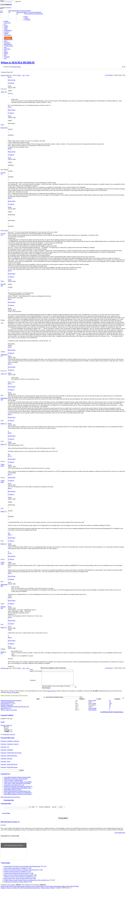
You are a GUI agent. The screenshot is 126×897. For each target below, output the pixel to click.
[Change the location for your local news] (13, 4)
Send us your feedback (13, 692)
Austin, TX (4, 92)
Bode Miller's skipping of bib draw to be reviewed (17, 794)
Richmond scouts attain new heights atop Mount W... (18, 786)
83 (109, 700)
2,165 (29, 871)
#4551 (9, 582)
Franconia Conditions (7, 715)
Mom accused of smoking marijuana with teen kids (18, 875)
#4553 (9, 626)
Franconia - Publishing (7, 750)
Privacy (39, 888)
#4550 (9, 562)
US (5, 24)
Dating (6, 53)
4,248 (29, 868)
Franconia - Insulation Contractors (10, 741)
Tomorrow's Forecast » (9, 734)
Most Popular (6, 863)
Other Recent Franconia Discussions (14, 695)
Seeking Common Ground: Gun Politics (15, 871)
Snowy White (92, 700)
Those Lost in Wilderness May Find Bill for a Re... (18, 788)
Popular (6, 21)
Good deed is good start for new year (14, 785)
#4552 (9, 606)
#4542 (9, 373)
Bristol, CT (4, 423)
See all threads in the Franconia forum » (112, 712)
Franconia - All (5, 747)
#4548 (9, 497)
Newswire (7, 42)
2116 (110, 703)
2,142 (34, 876)
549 (31, 881)
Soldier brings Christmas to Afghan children (16, 881)
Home (26, 16)
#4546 (9, 465)
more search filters (6, 813)
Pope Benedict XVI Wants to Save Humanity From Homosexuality (22, 866)
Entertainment (8, 30)
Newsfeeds (26, 888)
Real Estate (7, 49)
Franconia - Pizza (5, 761)
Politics (6, 26)
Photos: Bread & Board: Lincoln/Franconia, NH (17, 791)
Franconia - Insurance (6, 758)
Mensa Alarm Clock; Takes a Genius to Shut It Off (18, 878)
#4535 (9, 86)
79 (109, 705)
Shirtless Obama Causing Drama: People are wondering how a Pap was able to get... (27, 880)
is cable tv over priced (9, 710)
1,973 (53, 880)
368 (34, 878)
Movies (8, 56)
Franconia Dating (6, 803)
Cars (5, 50)
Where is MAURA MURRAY (18, 62)
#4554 (9, 646)
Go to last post (109, 75)
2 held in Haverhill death (7, 702)
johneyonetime (92, 708)
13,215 (44, 866)
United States (2, 465)
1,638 (31, 873)
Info (5, 58)
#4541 (9, 356)
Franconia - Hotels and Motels (9, 755)
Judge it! (12, 83)
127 (110, 702)
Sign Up (1, 8)
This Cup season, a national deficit (13, 780)
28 (109, 706)
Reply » (10, 77)
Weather (3, 722)
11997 (19, 75)
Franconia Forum (16, 66)
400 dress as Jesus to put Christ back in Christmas (17, 876)
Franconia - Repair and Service (9, 764)
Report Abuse (11, 80)
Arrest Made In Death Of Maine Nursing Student (17, 777)
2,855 (35, 875)
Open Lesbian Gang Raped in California (15, 868)
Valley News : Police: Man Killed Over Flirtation (17, 783)
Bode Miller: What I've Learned (12, 789)
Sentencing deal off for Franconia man (11, 700)
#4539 (9, 280)
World (5, 27)
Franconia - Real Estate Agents (9, 767)
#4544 (9, 423)
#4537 (9, 158)
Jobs (5, 47)
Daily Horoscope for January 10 (10, 821)
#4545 (9, 442)
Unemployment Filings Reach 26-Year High (16, 873)
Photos (6, 52)
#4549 (9, 544)
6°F (11, 725)
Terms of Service (51, 691)
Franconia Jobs (9, 800)
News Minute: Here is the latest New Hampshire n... (18, 792)
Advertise (14, 888)
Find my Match (63, 818)
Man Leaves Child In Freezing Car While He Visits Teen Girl (20, 869)
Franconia (8, 38)
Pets (5, 55)
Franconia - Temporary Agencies (9, 744)
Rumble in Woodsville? (7, 705)
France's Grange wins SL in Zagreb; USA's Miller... (18, 782)
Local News (7, 22)
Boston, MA (4, 127)
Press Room (33, 888)
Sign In (1, 12)
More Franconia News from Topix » (10, 797)
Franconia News (5, 774)
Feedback (3, 888)
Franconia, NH (8, 4)
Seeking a (41, 807)
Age (53, 807)
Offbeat (6, 33)
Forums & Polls (8, 39)
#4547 (9, 483)
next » (28, 75)
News (5, 41)
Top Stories (27, 19)
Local (32, 886)
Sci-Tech (6, 32)
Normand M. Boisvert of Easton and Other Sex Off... (15, 706)
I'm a (30, 807)
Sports (6, 29)
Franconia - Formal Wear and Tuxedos (11, 752)
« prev (23, 75)
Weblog (52, 888)
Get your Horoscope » (120, 832)
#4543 (9, 392)
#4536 (9, 116)
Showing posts (5, 75)
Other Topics (7, 35)
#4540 (9, 308)
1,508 (41, 869)
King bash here (5, 703)
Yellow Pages (9, 46)
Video (14, 886)
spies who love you (6, 708)
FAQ (18, 888)
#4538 (9, 207)
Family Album (70, 886)
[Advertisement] (32, 892)
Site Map (76, 886)
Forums (26, 18)
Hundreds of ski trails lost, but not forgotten (16, 778)
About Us (9, 888)
